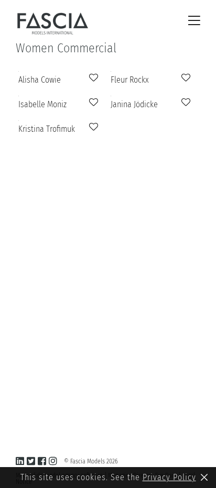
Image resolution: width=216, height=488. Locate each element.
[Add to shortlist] (92, 78)
